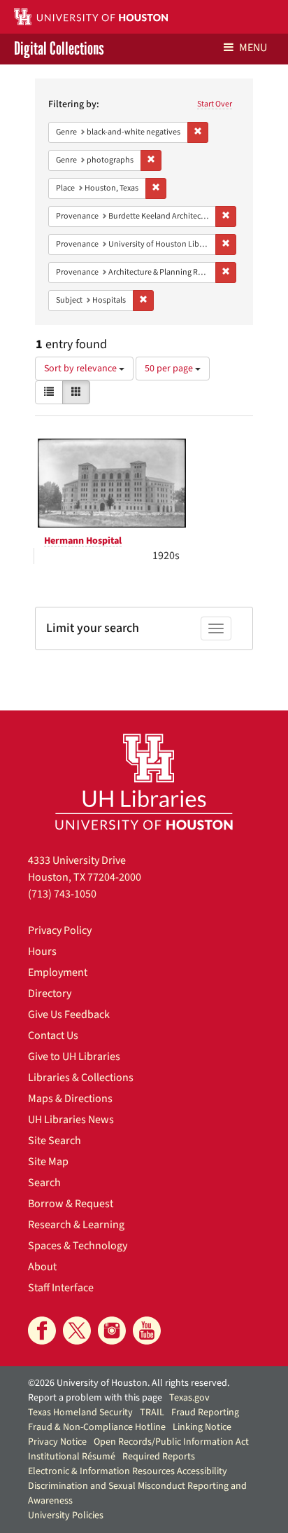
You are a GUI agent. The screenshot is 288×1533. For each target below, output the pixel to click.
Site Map (48, 1161)
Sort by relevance (81, 369)
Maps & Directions (70, 1098)
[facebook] (42, 1331)
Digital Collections (59, 49)
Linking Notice (202, 1427)
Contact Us (53, 1035)
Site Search (54, 1140)
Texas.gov (189, 1398)
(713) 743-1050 (62, 894)
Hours (42, 951)
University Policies (65, 1515)
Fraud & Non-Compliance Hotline (97, 1427)
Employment (57, 972)
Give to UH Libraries (74, 1056)
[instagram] (112, 1331)
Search (44, 1182)
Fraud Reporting (205, 1412)
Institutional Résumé (71, 1457)
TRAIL (152, 1412)
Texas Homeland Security (80, 1412)
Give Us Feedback (69, 1014)
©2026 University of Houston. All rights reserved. (128, 1383)
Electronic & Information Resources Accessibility (127, 1471)
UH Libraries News (71, 1119)
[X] (77, 1331)
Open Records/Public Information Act (171, 1442)
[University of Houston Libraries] (144, 781)
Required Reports (158, 1457)
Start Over (214, 104)
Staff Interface (61, 1287)
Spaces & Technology (77, 1245)
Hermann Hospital (83, 541)
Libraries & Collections (81, 1077)
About (42, 1266)
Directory (49, 993)
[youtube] (147, 1331)
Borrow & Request (70, 1203)
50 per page (170, 369)
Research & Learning (76, 1224)
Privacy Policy (60, 930)
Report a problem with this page (95, 1398)
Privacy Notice (57, 1442)
